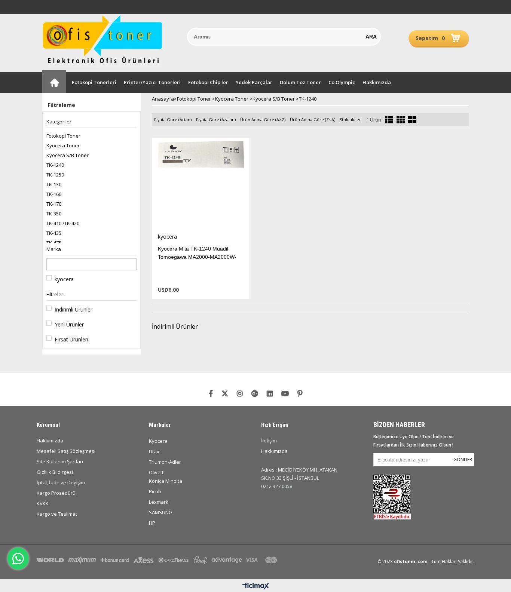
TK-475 (53, 242)
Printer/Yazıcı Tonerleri (152, 82)
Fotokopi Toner (63, 135)
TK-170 (53, 203)
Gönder (462, 459)
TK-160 (53, 194)
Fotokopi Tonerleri (94, 82)
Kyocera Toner (63, 145)
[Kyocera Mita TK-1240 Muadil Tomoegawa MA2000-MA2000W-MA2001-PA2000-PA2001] (201, 185)
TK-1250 (55, 174)
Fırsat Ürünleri (71, 339)
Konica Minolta (165, 481)
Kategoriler (58, 121)
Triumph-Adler (165, 461)
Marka (53, 249)
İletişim (269, 440)
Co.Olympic (341, 82)
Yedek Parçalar (254, 82)
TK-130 (53, 184)
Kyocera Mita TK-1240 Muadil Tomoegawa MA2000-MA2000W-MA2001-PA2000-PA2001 (197, 257)
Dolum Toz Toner (300, 82)
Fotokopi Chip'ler (208, 82)
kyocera (64, 279)
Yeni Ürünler (69, 324)
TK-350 (53, 213)
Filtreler (54, 294)
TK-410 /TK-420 (62, 223)
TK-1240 (55, 165)
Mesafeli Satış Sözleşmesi (66, 451)
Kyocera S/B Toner (67, 155)
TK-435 (53, 233)
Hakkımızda (376, 82)
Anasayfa (54, 81)
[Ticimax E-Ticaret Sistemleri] (255, 586)
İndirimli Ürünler (73, 309)
